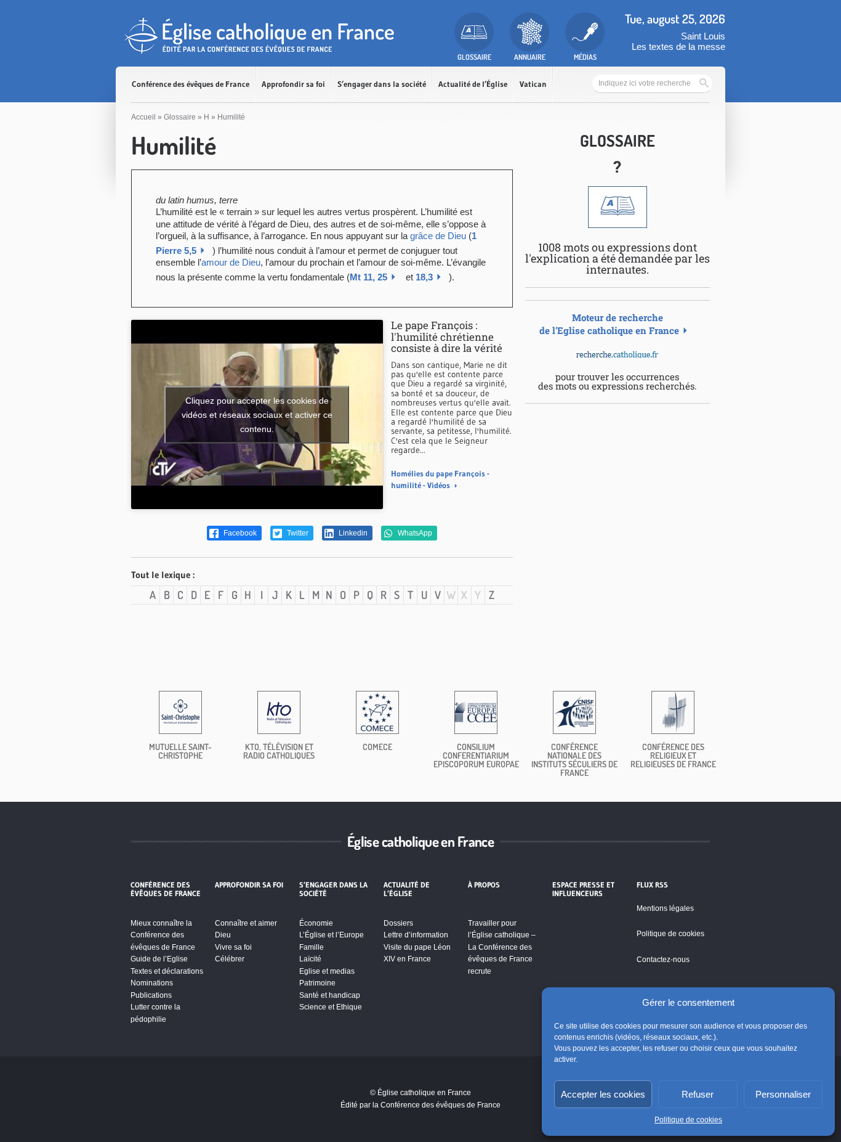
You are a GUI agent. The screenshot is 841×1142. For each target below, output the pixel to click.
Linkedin (352, 533)
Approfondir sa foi (293, 84)
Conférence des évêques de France (190, 84)
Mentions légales (665, 908)
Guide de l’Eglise (159, 959)
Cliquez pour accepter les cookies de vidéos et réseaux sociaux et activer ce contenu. (257, 414)
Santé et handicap (329, 995)
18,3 (424, 277)
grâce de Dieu (438, 235)
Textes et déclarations (167, 971)
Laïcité (310, 959)
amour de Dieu (230, 262)
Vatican (533, 84)
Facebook (239, 533)
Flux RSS (652, 885)
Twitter (296, 533)
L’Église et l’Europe (331, 935)
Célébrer (229, 959)
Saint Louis (703, 36)
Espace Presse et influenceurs (583, 889)
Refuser (698, 1094)
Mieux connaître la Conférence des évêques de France (163, 935)
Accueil (143, 117)
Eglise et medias (327, 971)
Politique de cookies (688, 1119)
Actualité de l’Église (472, 84)
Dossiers (398, 923)
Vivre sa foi (233, 947)
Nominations (152, 983)
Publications (151, 995)
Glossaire (180, 117)
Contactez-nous (663, 959)
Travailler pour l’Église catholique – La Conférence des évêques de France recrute (502, 947)
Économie (316, 923)
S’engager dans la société (381, 84)
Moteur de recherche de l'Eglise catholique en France (609, 323)
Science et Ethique (330, 1007)
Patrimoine (317, 983)
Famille (311, 947)
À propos (484, 885)
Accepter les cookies (603, 1094)
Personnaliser (783, 1094)
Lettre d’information (416, 935)
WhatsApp (414, 533)
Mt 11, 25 (368, 277)
